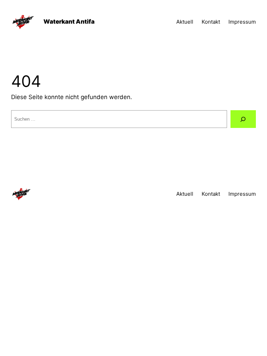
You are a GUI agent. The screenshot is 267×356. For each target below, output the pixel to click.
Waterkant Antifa (69, 21)
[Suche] (243, 119)
